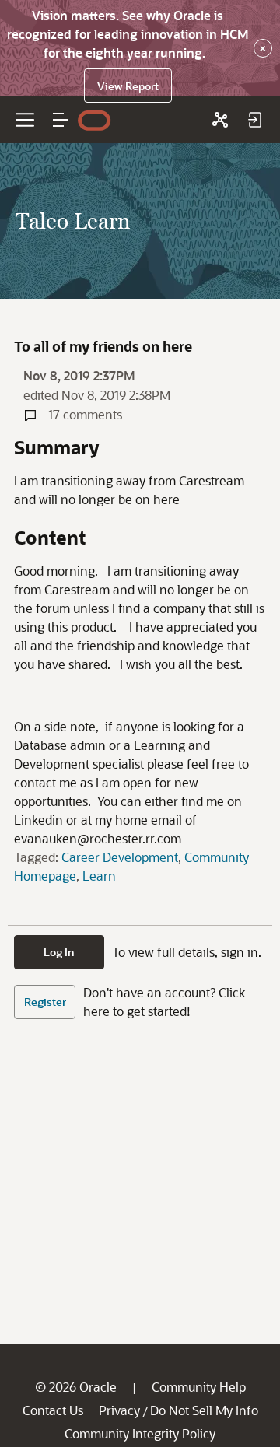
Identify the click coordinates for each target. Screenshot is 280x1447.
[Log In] (254, 119)
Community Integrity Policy (140, 1433)
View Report (128, 86)
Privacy (119, 1410)
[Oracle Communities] (220, 119)
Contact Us (53, 1410)
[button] (61, 120)
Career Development (119, 857)
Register (45, 1001)
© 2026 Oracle (76, 1387)
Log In (59, 951)
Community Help (199, 1387)
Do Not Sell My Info (204, 1410)
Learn (99, 875)
